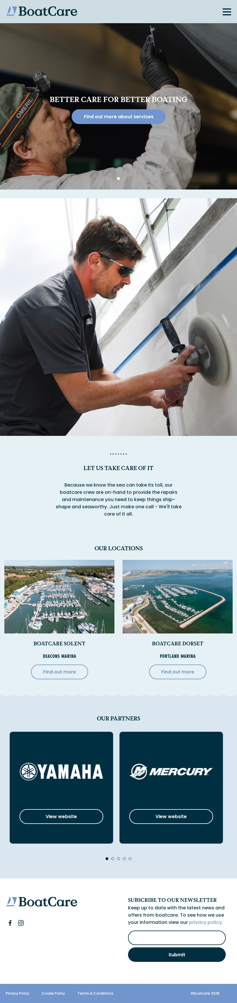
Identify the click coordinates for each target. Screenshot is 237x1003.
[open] (227, 11)
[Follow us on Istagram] (21, 923)
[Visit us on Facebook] (10, 923)
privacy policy (205, 922)
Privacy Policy (17, 993)
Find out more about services (118, 116)
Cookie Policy (53, 993)
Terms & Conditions (95, 993)
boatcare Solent (60, 643)
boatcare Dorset (177, 643)
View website (61, 816)
